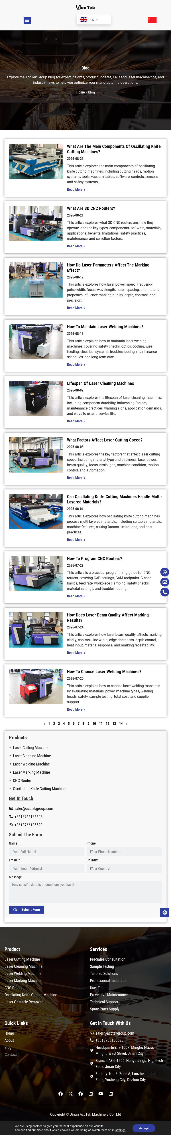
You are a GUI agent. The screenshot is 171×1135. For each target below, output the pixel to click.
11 (101, 724)
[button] (27, 20)
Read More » (76, 189)
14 (121, 724)
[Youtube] (100, 1093)
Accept (144, 1128)
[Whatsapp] (164, 572)
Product (12, 949)
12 (107, 724)
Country (92, 860)
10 (94, 724)
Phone (91, 843)
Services (98, 949)
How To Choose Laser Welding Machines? (104, 671)
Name (13, 843)
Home (80, 92)
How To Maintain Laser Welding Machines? (105, 326)
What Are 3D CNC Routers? (91, 208)
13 (114, 724)
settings (120, 1130)
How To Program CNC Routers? (94, 558)
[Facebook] (60, 1093)
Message (15, 877)
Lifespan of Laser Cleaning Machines (100, 383)
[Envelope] (164, 582)
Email (13, 860)
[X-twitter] (70, 1093)
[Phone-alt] (164, 592)
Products (18, 737)
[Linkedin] (90, 1093)
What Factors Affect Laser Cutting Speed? (104, 440)
